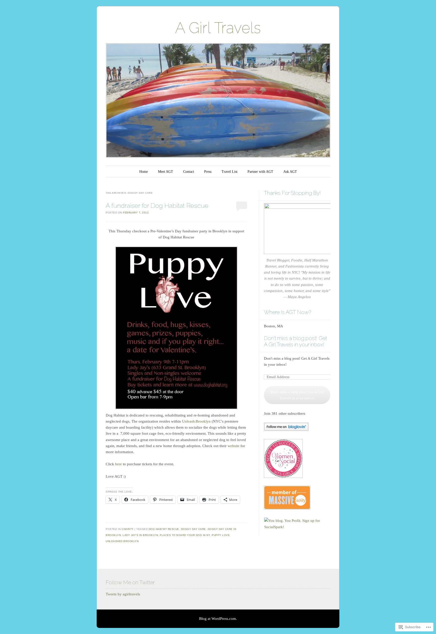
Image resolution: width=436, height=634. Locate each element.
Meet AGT (165, 172)
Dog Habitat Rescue (164, 529)
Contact (188, 172)
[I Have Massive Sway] (287, 508)
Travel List (229, 172)
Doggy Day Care (193, 529)
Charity (128, 529)
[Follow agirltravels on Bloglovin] (286, 430)
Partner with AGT (260, 172)
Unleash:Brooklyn (196, 421)
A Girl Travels (218, 28)
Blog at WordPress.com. (218, 619)
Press (207, 172)
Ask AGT (290, 172)
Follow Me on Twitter (130, 582)
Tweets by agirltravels (123, 594)
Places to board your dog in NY (185, 535)
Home (143, 172)
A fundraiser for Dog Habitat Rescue (157, 205)
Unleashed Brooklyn (122, 541)
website (233, 446)
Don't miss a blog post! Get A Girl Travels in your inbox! (295, 341)
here (118, 464)
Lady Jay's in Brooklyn (140, 535)
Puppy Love (221, 535)
